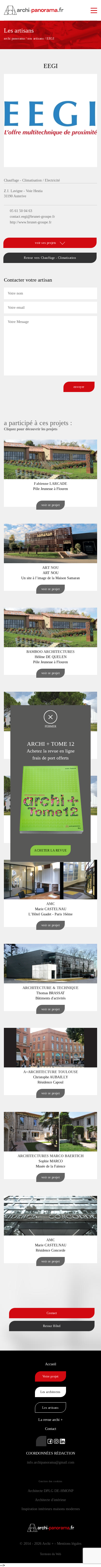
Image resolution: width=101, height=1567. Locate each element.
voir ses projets (46, 243)
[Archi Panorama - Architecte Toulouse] (50, 8)
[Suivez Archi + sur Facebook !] (50, 1441)
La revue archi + (50, 1420)
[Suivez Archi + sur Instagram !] (56, 1441)
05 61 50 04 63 (21, 211)
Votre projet (50, 1376)
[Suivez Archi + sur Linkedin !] (41, 1441)
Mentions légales (69, 1544)
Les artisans (50, 1408)
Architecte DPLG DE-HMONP (51, 1491)
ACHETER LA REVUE (50, 850)
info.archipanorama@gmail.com (50, 1462)
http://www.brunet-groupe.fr (31, 222)
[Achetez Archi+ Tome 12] (51, 799)
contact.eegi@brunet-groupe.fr (32, 217)
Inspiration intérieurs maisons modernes (50, 1509)
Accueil (50, 1364)
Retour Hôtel (52, 1326)
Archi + (48, 1544)
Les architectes (50, 1392)
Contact (52, 1313)
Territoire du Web (50, 1554)
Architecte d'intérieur (50, 1500)
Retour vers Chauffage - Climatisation (50, 258)
